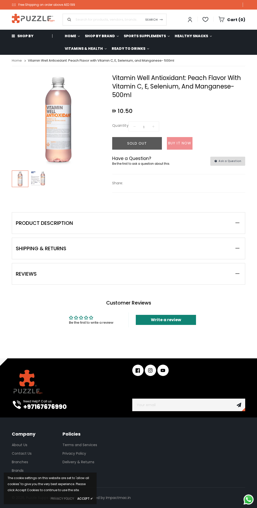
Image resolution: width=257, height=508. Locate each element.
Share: (117, 183)
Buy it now (179, 143)
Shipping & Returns (41, 248)
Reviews (26, 273)
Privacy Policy (74, 453)
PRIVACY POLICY (62, 498)
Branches (20, 461)
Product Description (44, 223)
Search (151, 20)
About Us (19, 444)
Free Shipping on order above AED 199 (46, 5)
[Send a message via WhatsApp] (248, 499)
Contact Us (22, 453)
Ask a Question (229, 161)
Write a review (166, 320)
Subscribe (239, 405)
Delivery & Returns (78, 461)
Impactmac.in (118, 497)
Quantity (120, 125)
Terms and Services (79, 444)
